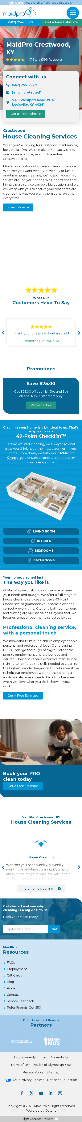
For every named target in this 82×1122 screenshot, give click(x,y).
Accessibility (59, 1057)
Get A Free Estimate (23, 695)
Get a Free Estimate (61, 22)
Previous (3, 333)
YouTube (41, 1093)
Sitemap (53, 1072)
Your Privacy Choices (28, 1080)
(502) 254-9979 (20, 22)
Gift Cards (16, 2)
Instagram (60, 1093)
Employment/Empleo (30, 1057)
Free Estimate (18, 207)
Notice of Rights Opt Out (52, 1065)
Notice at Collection (62, 1080)
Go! (54, 929)
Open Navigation (73, 13)
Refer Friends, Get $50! (24, 1007)
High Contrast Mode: (37, 1119)
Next (79, 333)
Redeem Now (41, 405)
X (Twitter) (31, 1093)
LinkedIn (50, 1093)
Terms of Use (20, 1065)
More (37, 888)
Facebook (22, 1093)
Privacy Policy (33, 1072)
